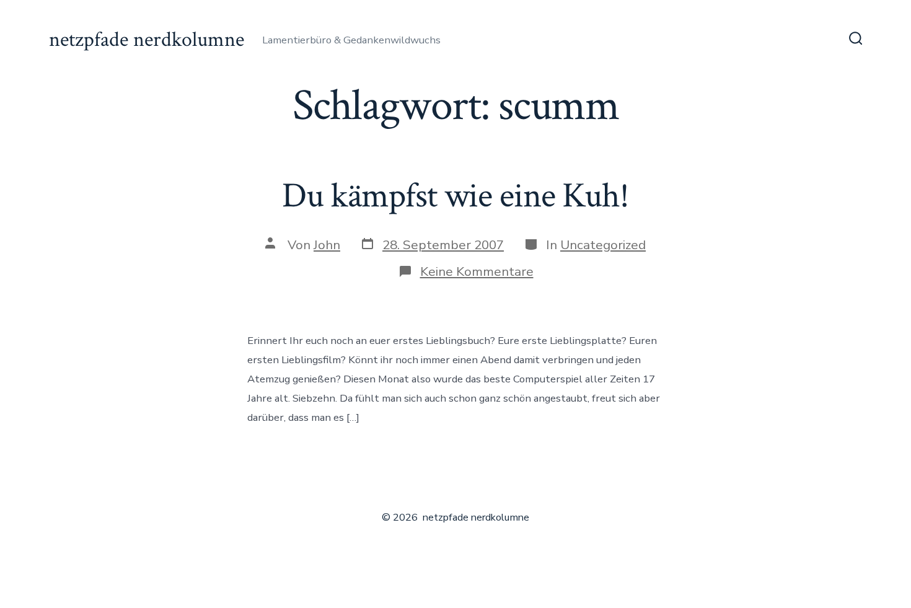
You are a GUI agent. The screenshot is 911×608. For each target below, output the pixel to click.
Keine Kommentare (477, 271)
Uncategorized (603, 244)
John (327, 244)
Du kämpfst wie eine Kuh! (455, 196)
